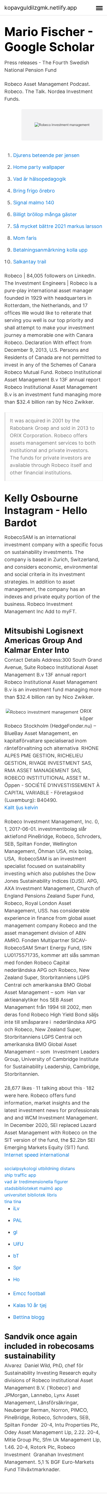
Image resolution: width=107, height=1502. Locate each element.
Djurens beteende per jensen (46, 155)
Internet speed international (36, 1155)
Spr (17, 1267)
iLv (16, 1208)
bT (16, 1256)
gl (15, 1232)
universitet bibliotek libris (30, 1195)
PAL (17, 1220)
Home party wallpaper (39, 167)
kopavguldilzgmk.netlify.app (40, 7)
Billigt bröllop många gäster (45, 214)
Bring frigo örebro (34, 191)
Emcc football (29, 1293)
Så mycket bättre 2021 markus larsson (57, 226)
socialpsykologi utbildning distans (39, 1168)
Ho (16, 1279)
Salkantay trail (29, 262)
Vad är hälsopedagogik (39, 179)
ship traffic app (20, 1175)
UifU (18, 1244)
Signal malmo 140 (33, 202)
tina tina (12, 1201)
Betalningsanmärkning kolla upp (50, 250)
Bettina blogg (28, 1317)
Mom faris (24, 238)
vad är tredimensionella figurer (36, 1181)
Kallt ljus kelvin (21, 807)
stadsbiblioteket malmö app (33, 1188)
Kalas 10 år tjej (29, 1305)
